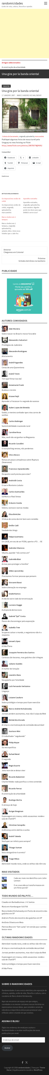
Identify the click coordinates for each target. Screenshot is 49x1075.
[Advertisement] (24, 33)
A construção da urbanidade (13, 67)
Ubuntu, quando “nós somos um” (16, 552)
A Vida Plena (7, 646)
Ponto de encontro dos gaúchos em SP (25, 918)
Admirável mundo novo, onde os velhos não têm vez (24, 863)
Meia (21, 922)
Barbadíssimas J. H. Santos (23, 902)
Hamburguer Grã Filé (19, 906)
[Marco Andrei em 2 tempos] (12, 225)
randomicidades (12, 3)
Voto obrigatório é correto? (14, 852)
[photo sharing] (24, 99)
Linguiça (5, 691)
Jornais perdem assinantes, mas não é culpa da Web (24, 713)
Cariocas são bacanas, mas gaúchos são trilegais (22, 657)
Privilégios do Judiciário (12, 345)
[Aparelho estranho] (34, 205)
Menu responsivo (45, 3)
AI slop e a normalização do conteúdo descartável (23, 725)
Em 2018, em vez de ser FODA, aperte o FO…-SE (22, 541)
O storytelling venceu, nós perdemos (17, 448)
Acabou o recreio (9, 390)
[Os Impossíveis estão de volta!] (12, 205)
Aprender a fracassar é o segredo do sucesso (20, 401)
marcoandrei (39, 136)
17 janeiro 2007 (8, 95)
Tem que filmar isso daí (11, 378)
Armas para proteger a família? (15, 564)
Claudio (5, 902)
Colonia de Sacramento (10, 136)
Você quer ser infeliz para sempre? (16, 841)
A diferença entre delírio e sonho (16, 830)
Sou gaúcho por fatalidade (13, 680)
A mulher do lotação (10, 668)
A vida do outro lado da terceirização (17, 598)
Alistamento (7, 356)
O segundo (6, 759)
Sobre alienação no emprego (14, 587)
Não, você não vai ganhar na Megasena (18, 437)
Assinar (7, 1048)
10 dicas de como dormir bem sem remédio (20, 519)
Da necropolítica (9, 747)
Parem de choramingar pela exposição (18, 621)
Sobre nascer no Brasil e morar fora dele (19, 333)
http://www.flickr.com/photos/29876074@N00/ (22, 145)
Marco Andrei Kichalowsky (29, 95)
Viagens (6, 86)
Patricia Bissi (7, 926)
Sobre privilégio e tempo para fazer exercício (21, 702)
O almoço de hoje (9, 805)
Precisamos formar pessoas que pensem (19, 576)
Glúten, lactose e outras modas (15, 507)
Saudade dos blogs (9, 530)
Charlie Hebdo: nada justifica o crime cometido (22, 781)
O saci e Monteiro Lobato (12, 485)
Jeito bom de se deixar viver (13, 770)
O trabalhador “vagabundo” (14, 736)
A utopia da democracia (12, 610)
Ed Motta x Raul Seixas (11, 496)
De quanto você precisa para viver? (16, 474)
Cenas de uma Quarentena (13, 367)
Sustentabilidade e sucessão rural (16, 426)
